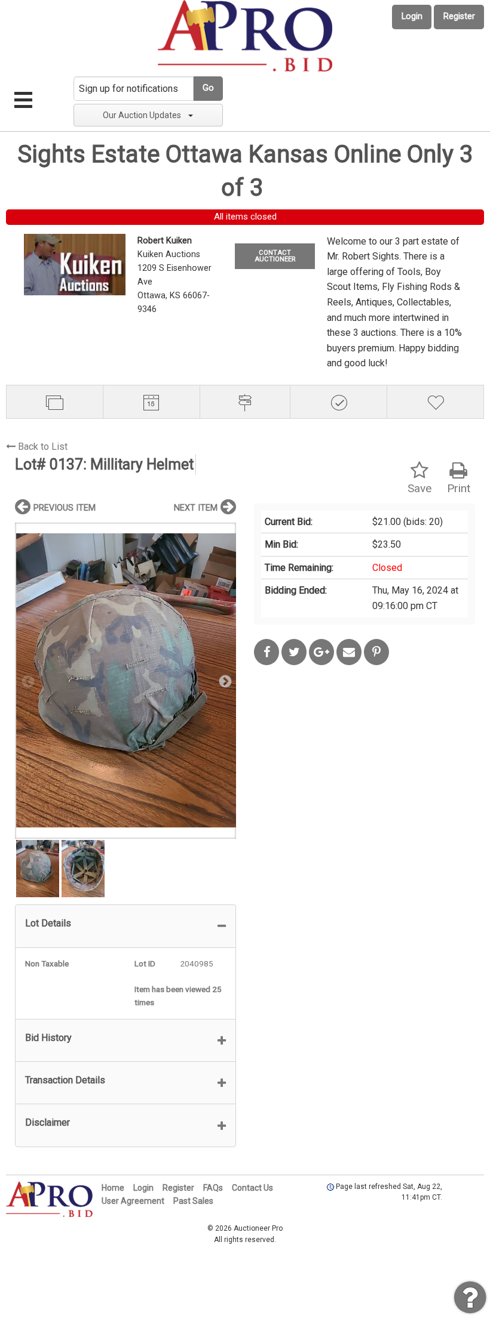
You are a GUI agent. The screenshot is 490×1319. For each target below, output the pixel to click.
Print (458, 488)
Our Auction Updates (142, 115)
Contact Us (252, 1188)
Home (113, 1188)
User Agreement (133, 1201)
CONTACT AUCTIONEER (275, 256)
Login (412, 16)
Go (208, 88)
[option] (125, 680)
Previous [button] (27, 681)
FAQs (213, 1188)
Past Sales (193, 1201)
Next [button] (224, 681)
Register (459, 16)
